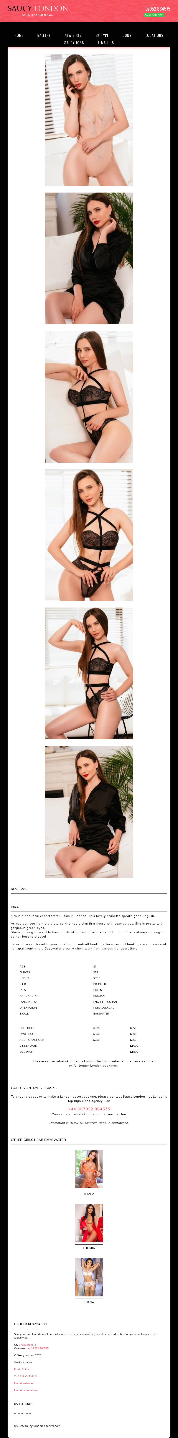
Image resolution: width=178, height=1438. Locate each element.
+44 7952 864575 (38, 1348)
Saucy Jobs (74, 42)
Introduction (22, 1413)
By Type (102, 35)
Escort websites (24, 1383)
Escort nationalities (26, 1390)
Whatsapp (155, 15)
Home (19, 35)
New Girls (73, 35)
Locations (154, 35)
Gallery (44, 35)
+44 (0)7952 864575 (89, 1109)
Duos (127, 35)
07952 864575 (157, 8)
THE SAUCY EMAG (25, 1376)
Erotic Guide (21, 1369)
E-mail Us (106, 42)
